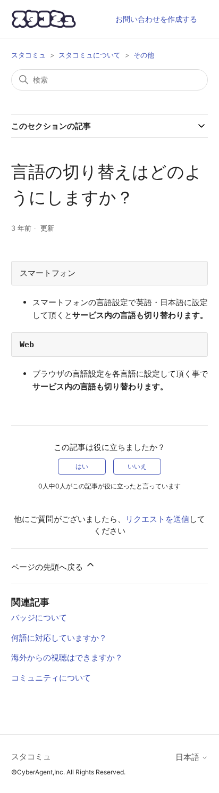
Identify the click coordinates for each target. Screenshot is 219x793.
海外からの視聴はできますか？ (67, 657)
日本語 (188, 757)
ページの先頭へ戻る (48, 567)
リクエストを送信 (157, 519)
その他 (143, 55)
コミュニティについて (51, 678)
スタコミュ (28, 55)
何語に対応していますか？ (59, 638)
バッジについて (39, 617)
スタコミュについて (89, 55)
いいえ (137, 466)
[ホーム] (44, 19)
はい (81, 466)
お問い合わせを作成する (156, 18)
